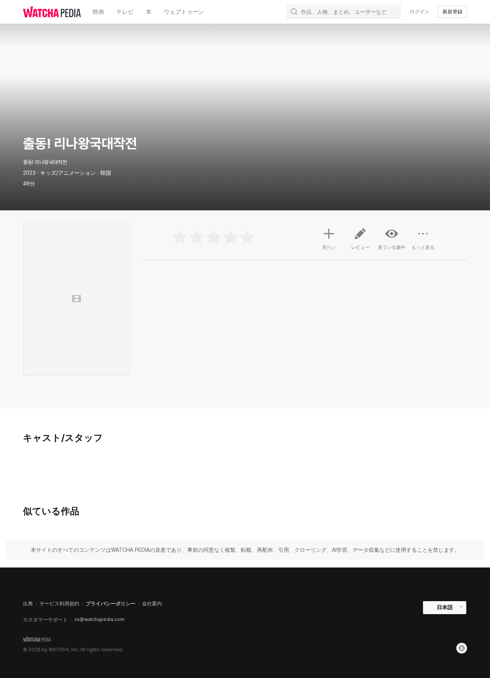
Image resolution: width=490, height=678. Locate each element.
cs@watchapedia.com (99, 619)
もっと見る (423, 247)
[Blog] (461, 648)
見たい (329, 247)
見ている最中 (391, 247)
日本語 (445, 607)
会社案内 (152, 603)
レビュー (360, 247)
